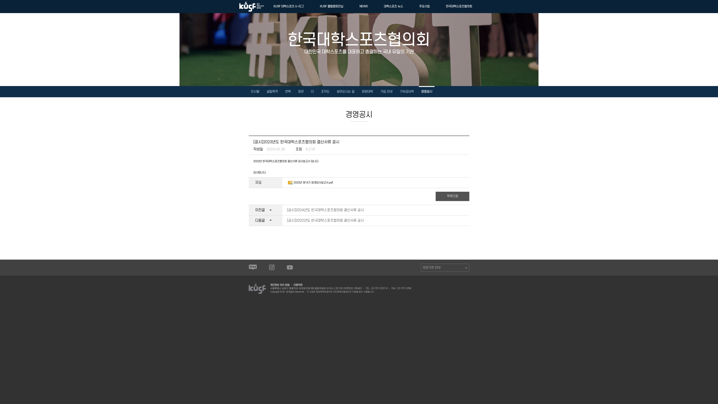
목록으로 (452, 196)
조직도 (325, 91)
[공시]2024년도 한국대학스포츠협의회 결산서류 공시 (325, 210)
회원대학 (367, 91)
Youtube (290, 267)
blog (253, 267)
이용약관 (298, 285)
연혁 (288, 91)
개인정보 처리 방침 (280, 285)
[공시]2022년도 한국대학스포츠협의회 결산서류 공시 (325, 221)
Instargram (272, 267)
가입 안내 (386, 91)
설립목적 (272, 91)
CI (312, 91)
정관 (301, 91)
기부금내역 (407, 91)
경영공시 (426, 91)
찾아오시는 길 (346, 91)
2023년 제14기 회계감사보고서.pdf (313, 182)
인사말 (255, 91)
